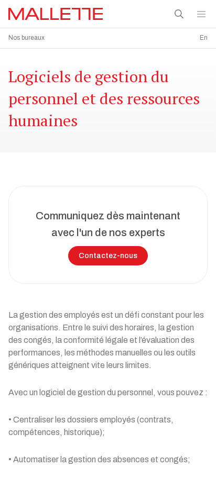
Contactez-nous (108, 256)
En (204, 37)
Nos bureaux (26, 37)
